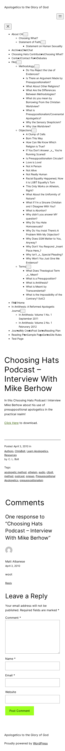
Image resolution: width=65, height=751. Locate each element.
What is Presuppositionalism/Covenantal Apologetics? (45, 114)
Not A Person (34, 166)
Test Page (17, 338)
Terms (22, 266)
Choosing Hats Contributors (28, 54)
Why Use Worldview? (38, 126)
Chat (30, 50)
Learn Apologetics (37, 451)
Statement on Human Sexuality (44, 46)
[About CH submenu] (25, 34)
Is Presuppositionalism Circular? (44, 158)
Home (21, 302)
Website (10, 692)
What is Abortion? (36, 210)
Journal (16, 330)
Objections (25, 130)
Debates (42, 58)
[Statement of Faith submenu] (43, 42)
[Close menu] (8, 27)
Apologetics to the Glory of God (26, 7)
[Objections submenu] (33, 130)
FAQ (14, 62)
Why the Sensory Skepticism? (43, 122)
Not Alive (31, 170)
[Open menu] (60, 16)
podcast (20, 476)
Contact (16, 58)
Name (10, 658)
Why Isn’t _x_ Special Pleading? (44, 254)
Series (46, 334)
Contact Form (29, 58)
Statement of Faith (30, 42)
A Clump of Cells (35, 134)
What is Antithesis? (37, 282)
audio (42, 472)
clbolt (50, 472)
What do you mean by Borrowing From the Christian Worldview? (43, 102)
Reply (8, 583)
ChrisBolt (20, 451)
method (8, 476)
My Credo (26, 330)
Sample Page (35, 334)
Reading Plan (52, 330)
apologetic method (15, 472)
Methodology (26, 66)
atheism (32, 472)
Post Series (38, 330)
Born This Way (34, 138)
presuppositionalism (31, 480)
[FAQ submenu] (18, 62)
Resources (10, 455)
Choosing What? (28, 38)
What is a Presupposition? (41, 278)
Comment (13, 617)
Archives (17, 50)
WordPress (40, 743)
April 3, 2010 (12, 565)
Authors (8, 451)
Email (10, 675)
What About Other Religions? (43, 86)
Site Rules (56, 334)
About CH (17, 34)
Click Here (11, 423)
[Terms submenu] (28, 267)
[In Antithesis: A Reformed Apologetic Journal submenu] (22, 311)
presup (30, 476)
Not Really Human (36, 174)
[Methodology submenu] (36, 66)
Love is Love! (34, 162)
